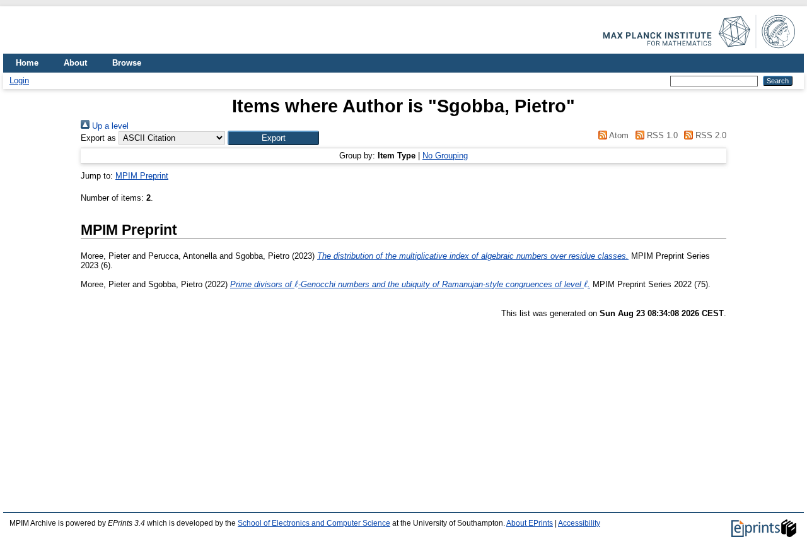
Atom (618, 135)
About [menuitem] (75, 63)
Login (19, 80)
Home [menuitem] (27, 63)
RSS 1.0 (660, 135)
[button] (273, 138)
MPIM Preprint (141, 175)
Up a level (109, 126)
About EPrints (529, 523)
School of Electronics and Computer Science (314, 523)
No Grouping (445, 155)
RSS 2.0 (709, 135)
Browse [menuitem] (126, 63)
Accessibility (579, 523)
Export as (98, 138)
